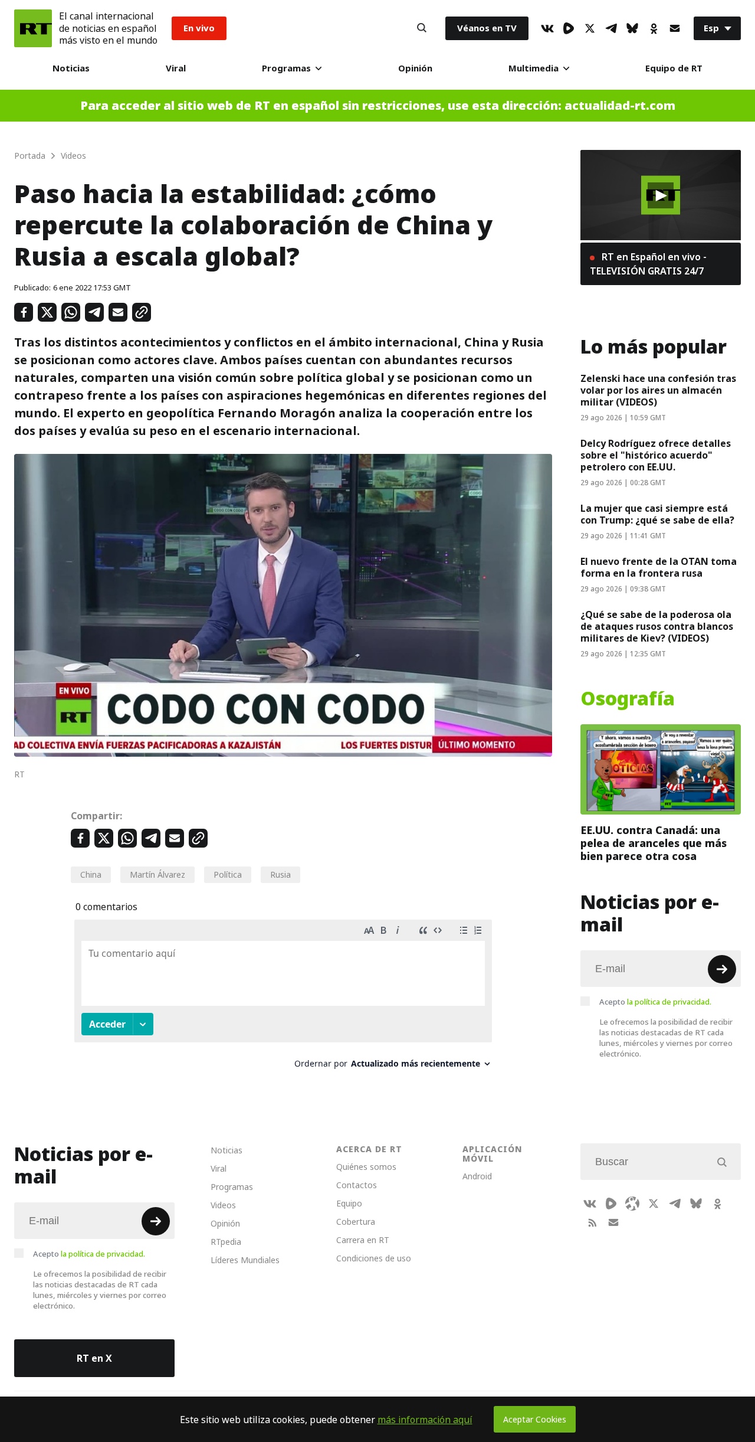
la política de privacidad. (669, 1002)
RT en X (94, 1358)
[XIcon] (589, 28)
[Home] (33, 28)
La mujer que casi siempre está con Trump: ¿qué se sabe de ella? (657, 514)
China (90, 874)
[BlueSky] (632, 28)
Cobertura (355, 1221)
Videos (223, 1205)
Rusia (280, 874)
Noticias (71, 68)
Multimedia (533, 68)
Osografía (627, 699)
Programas (286, 68)
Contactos (356, 1185)
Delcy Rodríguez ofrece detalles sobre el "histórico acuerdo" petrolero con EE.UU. (655, 455)
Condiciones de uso (373, 1258)
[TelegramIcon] (611, 28)
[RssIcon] (592, 1222)
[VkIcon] (547, 28)
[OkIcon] (653, 28)
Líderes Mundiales (245, 1260)
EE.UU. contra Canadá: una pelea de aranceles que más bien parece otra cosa (653, 843)
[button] (661, 195)
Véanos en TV (487, 28)
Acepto (655, 1001)
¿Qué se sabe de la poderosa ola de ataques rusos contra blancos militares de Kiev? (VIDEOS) (656, 626)
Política (228, 874)
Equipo (349, 1203)
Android (477, 1176)
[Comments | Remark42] (283, 998)
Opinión (415, 68)
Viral (176, 68)
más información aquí (425, 1419)
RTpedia (226, 1241)
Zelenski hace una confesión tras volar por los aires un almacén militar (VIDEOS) (658, 390)
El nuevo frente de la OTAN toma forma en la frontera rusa (658, 567)
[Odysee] (632, 1203)
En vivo (199, 28)
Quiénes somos (366, 1166)
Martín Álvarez (157, 874)
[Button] (422, 28)
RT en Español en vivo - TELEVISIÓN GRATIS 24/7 (648, 264)
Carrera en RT (362, 1240)
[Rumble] (568, 28)
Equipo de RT (674, 68)
